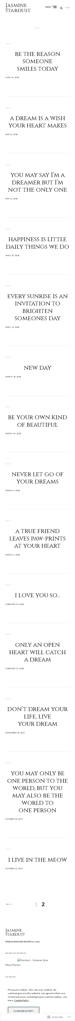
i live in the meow (37, 860)
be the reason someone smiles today (37, 61)
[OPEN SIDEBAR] (68, 8)
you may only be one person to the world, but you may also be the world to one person (37, 792)
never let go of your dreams (38, 478)
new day (37, 368)
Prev (8, 904)
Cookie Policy (21, 1000)
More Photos (13, 964)
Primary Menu (55, 7)
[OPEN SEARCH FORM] (61, 8)
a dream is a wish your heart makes (37, 122)
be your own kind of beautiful (37, 421)
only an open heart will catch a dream (37, 652)
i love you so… (37, 595)
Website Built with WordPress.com (22, 941)
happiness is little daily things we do (37, 243)
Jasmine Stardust (18, 8)
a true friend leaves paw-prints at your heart (37, 538)
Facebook (10, 977)
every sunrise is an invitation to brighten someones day (37, 307)
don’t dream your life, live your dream (37, 716)
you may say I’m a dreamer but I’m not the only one (37, 182)
